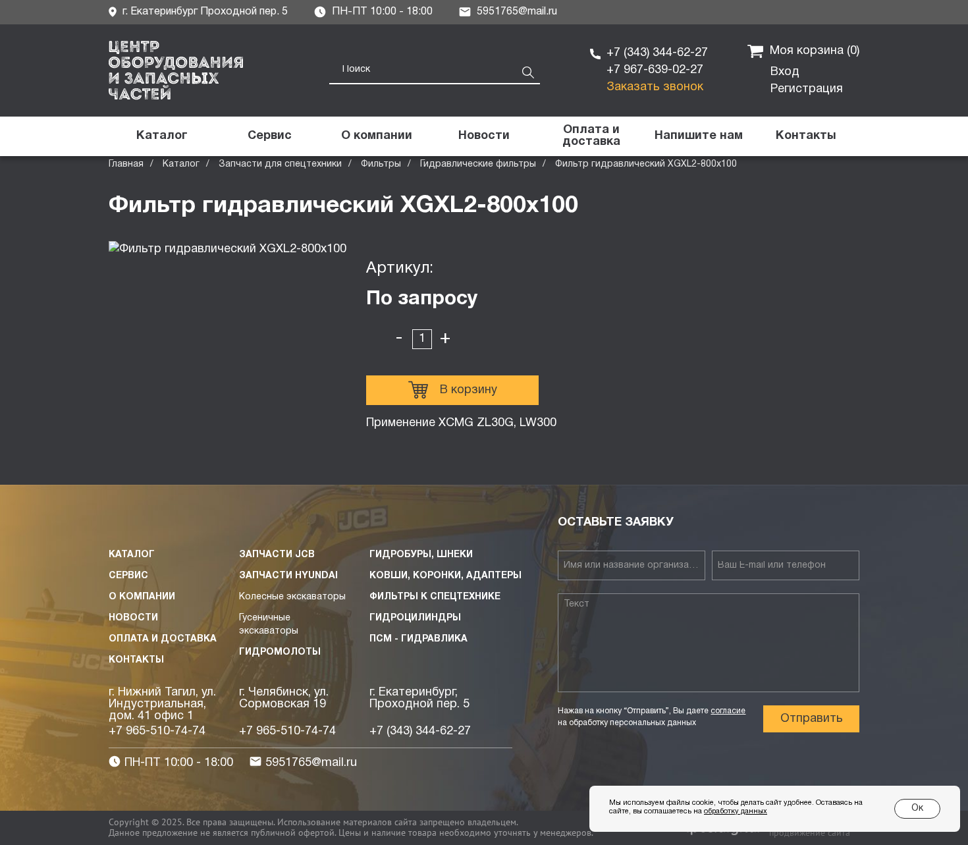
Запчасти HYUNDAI (288, 576)
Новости (133, 618)
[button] (698, 136)
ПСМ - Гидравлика (418, 639)
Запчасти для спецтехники (280, 164)
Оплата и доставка (163, 639)
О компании (142, 597)
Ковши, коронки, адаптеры (445, 576)
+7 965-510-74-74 (157, 731)
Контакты (136, 660)
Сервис (128, 576)
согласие (728, 711)
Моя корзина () (814, 51)
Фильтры (381, 164)
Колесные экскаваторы (292, 597)
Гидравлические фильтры (478, 164)
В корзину (468, 390)
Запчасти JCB (277, 555)
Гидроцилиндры (415, 618)
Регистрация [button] (806, 89)
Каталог (181, 164)
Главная (126, 164)
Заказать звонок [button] (654, 87)
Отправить (811, 718)
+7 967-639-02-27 (654, 70)
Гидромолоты (280, 652)
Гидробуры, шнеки (421, 555)
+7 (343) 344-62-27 (657, 53)
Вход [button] (784, 72)
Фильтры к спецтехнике (434, 597)
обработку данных (735, 811)
